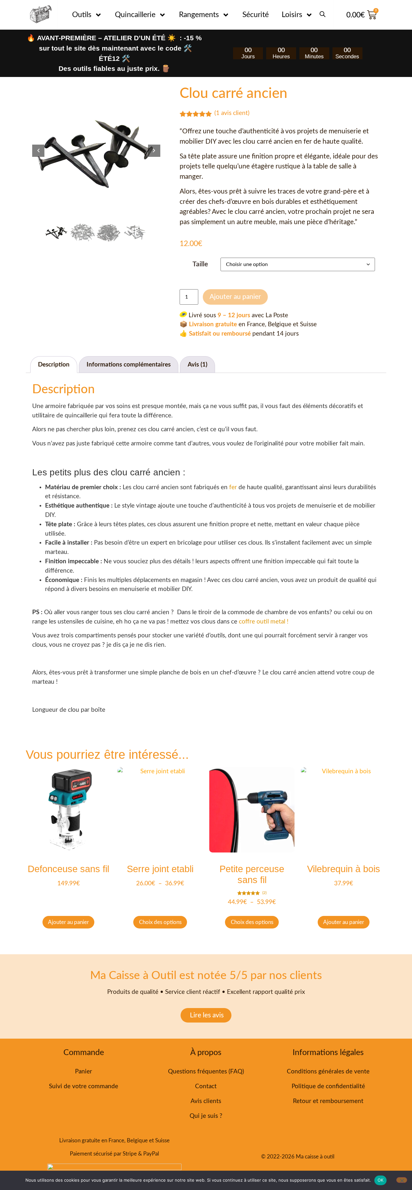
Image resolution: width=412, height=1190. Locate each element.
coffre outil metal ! (263, 622)
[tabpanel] (96, 151)
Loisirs (292, 14)
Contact (206, 1086)
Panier (83, 1072)
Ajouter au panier (235, 296)
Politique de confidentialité (328, 1086)
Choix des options (160, 922)
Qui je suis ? (206, 1116)
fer (233, 487)
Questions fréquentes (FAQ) (206, 1072)
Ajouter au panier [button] (68, 922)
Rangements (199, 14)
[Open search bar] (322, 11)
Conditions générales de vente (328, 1072)
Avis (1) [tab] (197, 365)
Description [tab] (54, 365)
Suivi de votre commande (83, 1086)
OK (381, 1180)
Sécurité (255, 14)
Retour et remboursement (328, 1101)
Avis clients (206, 1101)
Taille (200, 264)
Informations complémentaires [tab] (129, 365)
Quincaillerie (135, 14)
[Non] (401, 1180)
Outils (81, 14)
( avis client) (231, 113)
